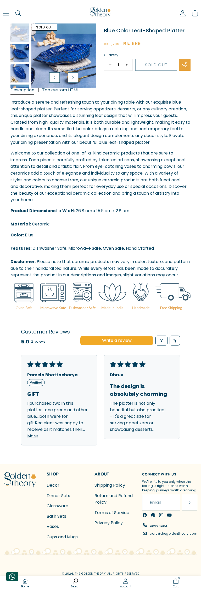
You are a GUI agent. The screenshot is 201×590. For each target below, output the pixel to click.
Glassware (57, 506)
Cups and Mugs (62, 537)
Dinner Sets (58, 496)
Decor (53, 485)
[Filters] (161, 340)
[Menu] (6, 13)
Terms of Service (111, 513)
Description (22, 90)
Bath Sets (56, 516)
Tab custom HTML (60, 90)
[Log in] (182, 13)
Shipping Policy (109, 485)
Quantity (111, 55)
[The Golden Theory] (100, 13)
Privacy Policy (108, 523)
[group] (19, 32)
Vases (53, 526)
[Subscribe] (189, 502)
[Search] (18, 13)
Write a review (117, 340)
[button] (195, 13)
